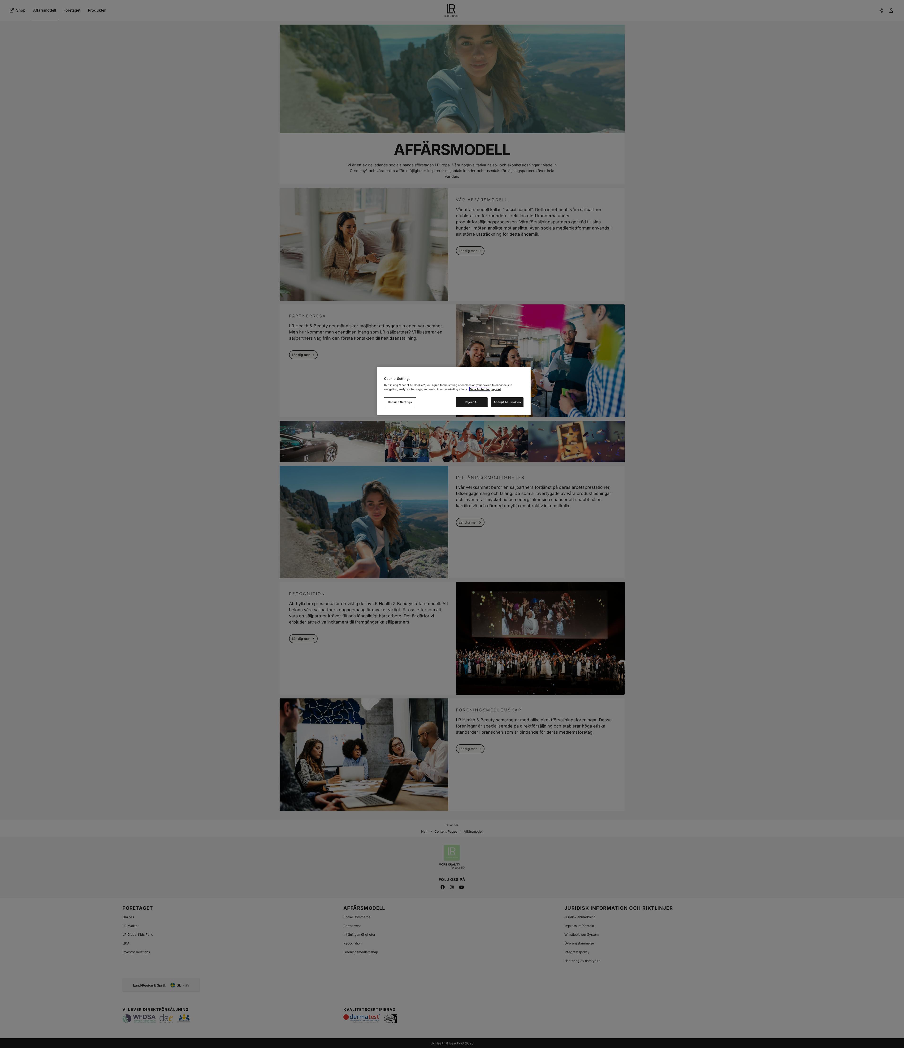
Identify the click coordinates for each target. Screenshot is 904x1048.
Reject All (472, 402)
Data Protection (480, 389)
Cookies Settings (400, 402)
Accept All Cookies (507, 402)
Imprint (496, 389)
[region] (454, 391)
